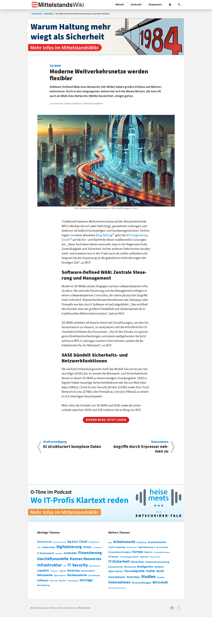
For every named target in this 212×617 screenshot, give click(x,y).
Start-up (53, 580)
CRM (38, 547)
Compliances (94, 542)
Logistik (62, 571)
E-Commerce (97, 547)
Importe (144, 556)
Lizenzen (54, 571)
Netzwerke (45, 575)
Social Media (94, 575)
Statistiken (133, 577)
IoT (64, 566)
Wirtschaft (160, 582)
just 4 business (40, 608)
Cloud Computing (116, 547)
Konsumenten (94, 566)
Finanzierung (90, 553)
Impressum (70, 608)
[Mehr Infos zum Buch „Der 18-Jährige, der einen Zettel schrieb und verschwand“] (106, 36)
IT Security (77, 565)
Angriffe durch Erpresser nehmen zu (140, 447)
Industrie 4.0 (155, 557)
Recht (160, 571)
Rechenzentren (77, 575)
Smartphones (116, 577)
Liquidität (43, 571)
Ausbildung (142, 542)
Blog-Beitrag (104, 235)
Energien (58, 553)
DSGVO (87, 547)
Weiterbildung (43, 585)
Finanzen (113, 556)
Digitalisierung (69, 547)
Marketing (73, 571)
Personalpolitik (134, 571)
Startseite (36, 13)
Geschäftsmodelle (53, 559)
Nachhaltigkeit (88, 570)
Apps (110, 542)
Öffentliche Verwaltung (116, 588)
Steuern (62, 580)
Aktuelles (48, 13)
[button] (179, 4)
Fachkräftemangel (162, 552)
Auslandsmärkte (157, 542)
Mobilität (159, 566)
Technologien (72, 581)
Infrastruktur (49, 565)
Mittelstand (130, 566)
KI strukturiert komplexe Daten (72, 445)
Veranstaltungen (141, 582)
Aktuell (120, 4)
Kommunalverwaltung (157, 562)
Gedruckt (136, 4)
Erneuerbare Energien (119, 552)
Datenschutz (131, 547)
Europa (137, 551)
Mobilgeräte (145, 567)
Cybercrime (48, 547)
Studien (148, 577)
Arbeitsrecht (44, 542)
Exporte (148, 552)
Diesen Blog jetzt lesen (106, 420)
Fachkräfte (70, 553)
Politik (150, 571)
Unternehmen (119, 582)
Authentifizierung (59, 542)
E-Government (45, 553)
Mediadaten (84, 608)
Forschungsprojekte (129, 556)
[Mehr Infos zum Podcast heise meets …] (106, 503)
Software (43, 580)
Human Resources (85, 559)
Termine (161, 577)
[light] (170, 4)
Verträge (86, 580)
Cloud (83, 541)
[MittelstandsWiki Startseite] (57, 4)
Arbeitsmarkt (124, 541)
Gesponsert (155, 4)
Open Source (60, 575)
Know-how (137, 562)
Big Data (72, 542)
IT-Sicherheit (119, 561)
